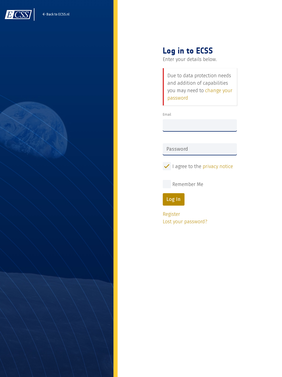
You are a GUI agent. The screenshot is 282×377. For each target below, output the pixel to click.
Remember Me (187, 184)
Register (171, 214)
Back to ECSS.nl (57, 14)
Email (167, 114)
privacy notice (218, 166)
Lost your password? (185, 222)
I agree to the (202, 166)
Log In (173, 199)
